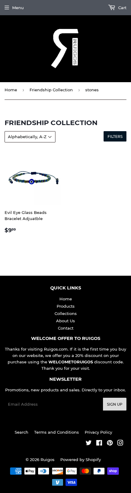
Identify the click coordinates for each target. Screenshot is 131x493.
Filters (115, 136)
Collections (66, 313)
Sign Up (114, 404)
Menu (18, 7)
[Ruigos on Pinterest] (110, 443)
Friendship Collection (51, 89)
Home (11, 89)
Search (21, 432)
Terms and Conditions (56, 432)
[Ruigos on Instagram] (120, 443)
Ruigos (48, 459)
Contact (65, 328)
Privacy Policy (98, 432)
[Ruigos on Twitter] (89, 443)
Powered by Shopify (80, 459)
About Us (65, 320)
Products (66, 306)
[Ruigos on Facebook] (99, 443)
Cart (121, 7)
